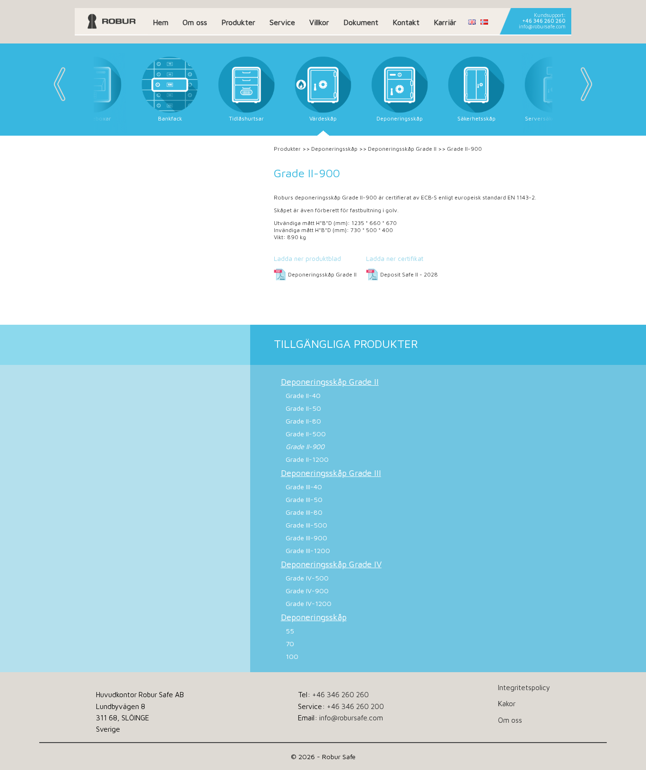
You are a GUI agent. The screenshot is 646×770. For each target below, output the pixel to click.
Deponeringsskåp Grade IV (331, 564)
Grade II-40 (303, 395)
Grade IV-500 (307, 578)
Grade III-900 (306, 538)
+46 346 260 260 (544, 21)
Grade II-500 (306, 434)
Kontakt (406, 22)
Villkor (319, 22)
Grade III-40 (304, 487)
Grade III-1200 (308, 550)
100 (292, 656)
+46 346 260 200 (355, 706)
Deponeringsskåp (334, 148)
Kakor (506, 703)
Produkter (238, 22)
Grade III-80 (304, 512)
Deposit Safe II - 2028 (409, 274)
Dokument (360, 22)
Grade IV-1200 (309, 603)
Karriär (445, 22)
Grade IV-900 (307, 591)
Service (282, 22)
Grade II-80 (303, 421)
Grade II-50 (303, 408)
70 (290, 644)
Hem (160, 22)
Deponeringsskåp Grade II (402, 148)
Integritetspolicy (524, 687)
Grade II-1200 (307, 459)
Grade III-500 (306, 525)
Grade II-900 (305, 446)
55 (290, 631)
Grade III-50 (304, 499)
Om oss (195, 22)
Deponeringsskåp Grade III (331, 473)
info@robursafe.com (542, 26)
